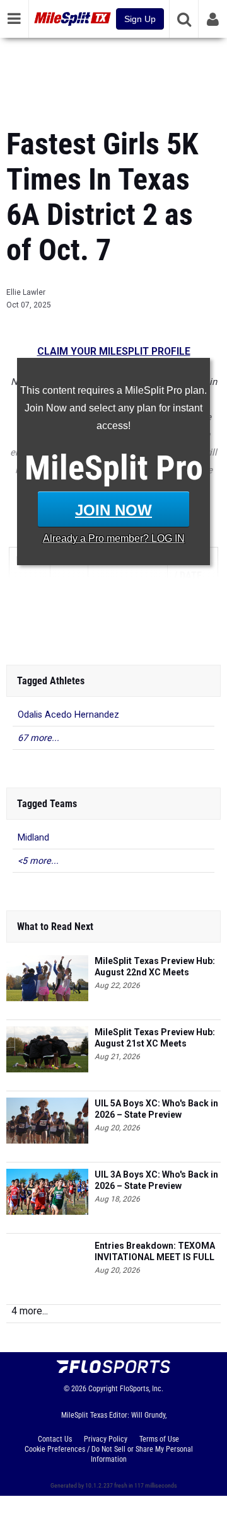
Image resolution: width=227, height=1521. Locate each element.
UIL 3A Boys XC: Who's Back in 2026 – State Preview (156, 1180)
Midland (33, 837)
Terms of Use (159, 1439)
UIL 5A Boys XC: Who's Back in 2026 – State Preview (156, 1109)
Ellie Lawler (25, 292)
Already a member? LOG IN (114, 538)
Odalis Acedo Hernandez (68, 714)
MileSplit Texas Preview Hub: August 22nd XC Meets (155, 966)
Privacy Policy (105, 1439)
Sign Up (140, 19)
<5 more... (38, 861)
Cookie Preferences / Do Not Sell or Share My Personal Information (109, 1454)
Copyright (103, 1388)
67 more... (38, 738)
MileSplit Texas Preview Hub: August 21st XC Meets (155, 1037)
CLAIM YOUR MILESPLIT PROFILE (113, 351)
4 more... (29, 1311)
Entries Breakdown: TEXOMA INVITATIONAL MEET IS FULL (155, 1251)
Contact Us (55, 1439)
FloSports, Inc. (141, 1388)
